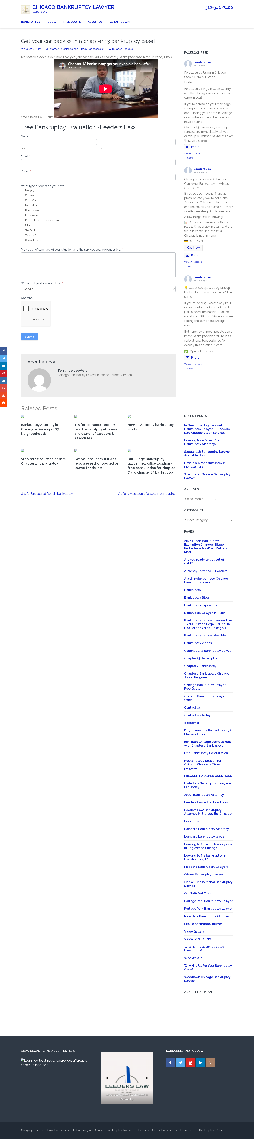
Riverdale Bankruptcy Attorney (207, 916)
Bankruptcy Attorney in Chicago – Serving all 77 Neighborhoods (40, 429)
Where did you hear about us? (42, 283)
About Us (95, 22)
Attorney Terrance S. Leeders (205, 571)
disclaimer (191, 723)
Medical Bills (32, 205)
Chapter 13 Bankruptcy (201, 658)
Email (25, 156)
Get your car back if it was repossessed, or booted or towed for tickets (96, 463)
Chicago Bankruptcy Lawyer (73, 7)
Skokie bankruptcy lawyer (203, 924)
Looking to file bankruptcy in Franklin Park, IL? (205, 857)
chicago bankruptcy (75, 48)
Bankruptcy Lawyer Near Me (205, 635)
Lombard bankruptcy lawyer (205, 836)
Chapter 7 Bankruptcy (200, 666)
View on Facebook (193, 153)
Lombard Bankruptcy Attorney (206, 829)
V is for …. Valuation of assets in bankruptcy (147, 493)
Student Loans (33, 240)
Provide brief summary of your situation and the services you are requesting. (72, 249)
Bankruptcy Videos (198, 643)
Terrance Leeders (122, 48)
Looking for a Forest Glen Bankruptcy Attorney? (202, 442)
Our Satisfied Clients (199, 893)
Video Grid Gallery (197, 939)
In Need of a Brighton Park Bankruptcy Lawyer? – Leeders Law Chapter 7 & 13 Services (207, 429)
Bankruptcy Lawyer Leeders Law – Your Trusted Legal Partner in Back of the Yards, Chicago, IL (208, 624)
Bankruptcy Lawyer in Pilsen (205, 613)
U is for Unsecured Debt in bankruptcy (47, 493)
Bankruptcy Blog (196, 597)
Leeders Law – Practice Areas (206, 802)
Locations (191, 821)
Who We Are (193, 958)
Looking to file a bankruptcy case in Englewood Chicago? (208, 846)
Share (190, 158)
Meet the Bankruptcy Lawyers (206, 867)
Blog (52, 22)
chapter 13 (55, 48)
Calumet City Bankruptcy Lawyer (208, 650)
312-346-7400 (219, 7)
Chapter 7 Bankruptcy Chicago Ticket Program (206, 675)
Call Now (193, 247)
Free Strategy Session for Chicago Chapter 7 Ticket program (202, 764)
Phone (26, 171)
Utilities (29, 225)
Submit (29, 336)
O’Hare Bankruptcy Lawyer (203, 874)
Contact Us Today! (197, 715)
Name (25, 136)
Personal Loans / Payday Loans (42, 220)
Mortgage (30, 190)
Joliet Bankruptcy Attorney (204, 795)
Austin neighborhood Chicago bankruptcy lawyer (206, 580)
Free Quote (72, 22)
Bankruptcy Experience (201, 605)
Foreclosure (31, 215)
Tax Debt (30, 230)
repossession (96, 48)
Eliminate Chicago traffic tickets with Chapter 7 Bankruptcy (207, 743)
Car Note (30, 195)
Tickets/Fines (32, 235)
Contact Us (192, 707)
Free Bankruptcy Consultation (206, 753)
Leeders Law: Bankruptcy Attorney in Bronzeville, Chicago (208, 811)
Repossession (32, 210)
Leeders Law (202, 62)
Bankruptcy (31, 22)
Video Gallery (194, 931)
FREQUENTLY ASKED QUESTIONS (208, 776)
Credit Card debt (34, 200)
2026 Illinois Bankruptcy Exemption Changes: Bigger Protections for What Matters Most (205, 546)
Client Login (120, 22)
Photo (195, 147)
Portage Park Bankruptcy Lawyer (208, 901)
